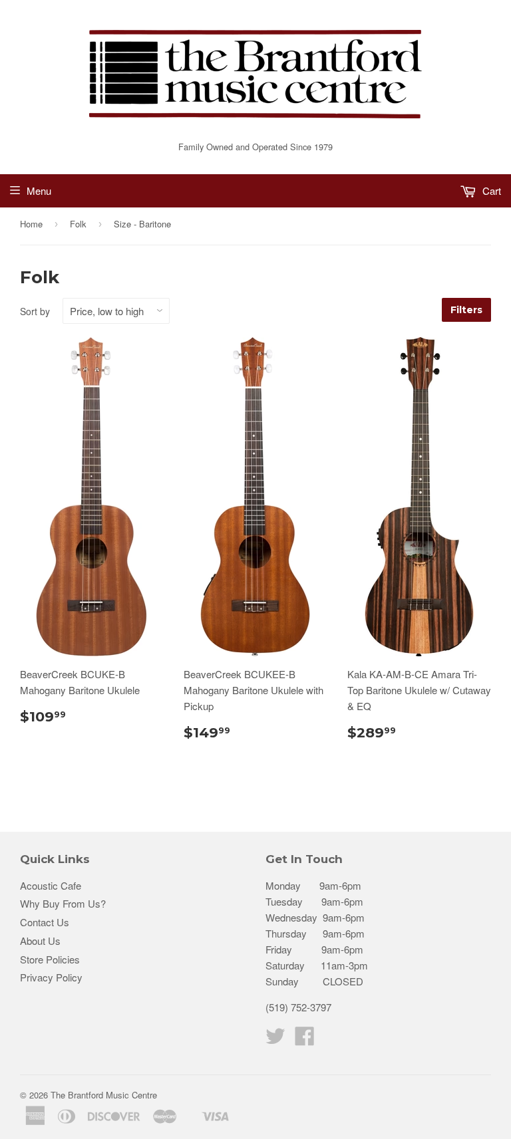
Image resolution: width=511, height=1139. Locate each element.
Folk (78, 223)
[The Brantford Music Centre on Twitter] (275, 1040)
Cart (490, 190)
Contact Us (44, 922)
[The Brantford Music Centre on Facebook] (305, 1040)
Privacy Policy (51, 977)
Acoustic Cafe (50, 885)
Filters (466, 310)
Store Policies (50, 959)
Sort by (35, 311)
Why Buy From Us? (63, 903)
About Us (40, 941)
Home (31, 223)
